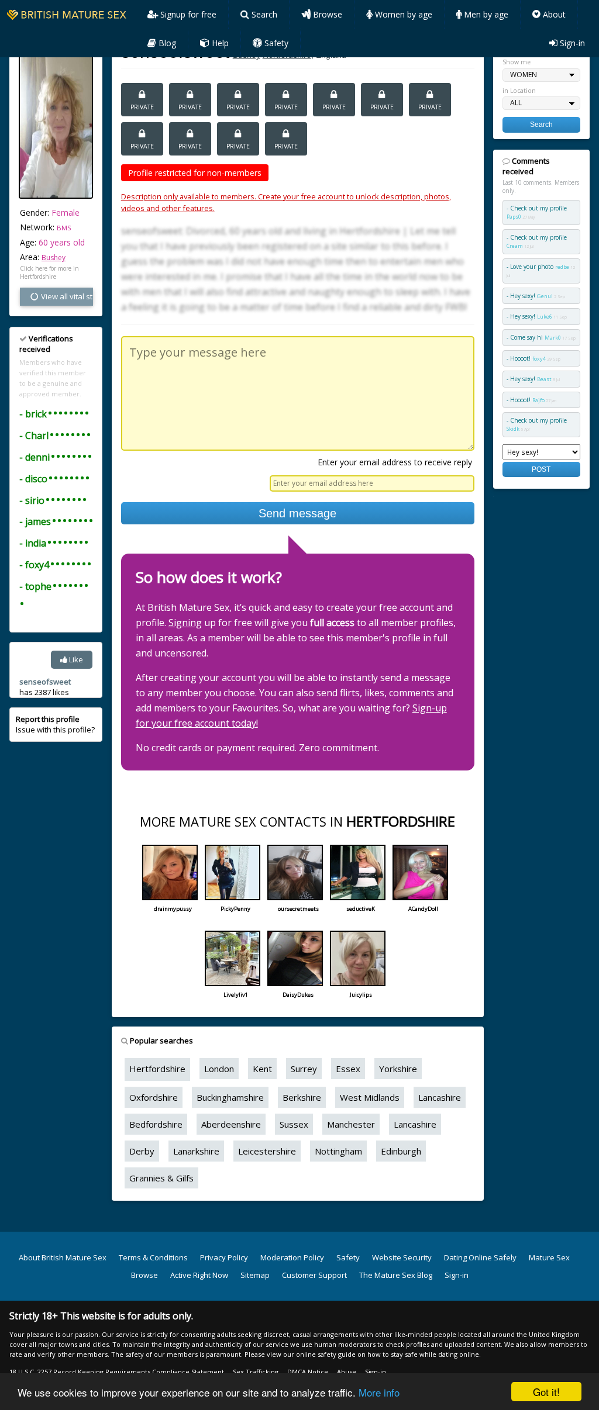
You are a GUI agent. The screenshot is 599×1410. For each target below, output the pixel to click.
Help (219, 43)
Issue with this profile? (55, 724)
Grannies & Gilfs (161, 1178)
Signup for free (187, 14)
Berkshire (302, 1097)
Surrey (304, 1068)
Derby (141, 1151)
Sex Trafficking (255, 1371)
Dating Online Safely (480, 1257)
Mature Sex (549, 1257)
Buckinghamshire (230, 1097)
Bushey (54, 257)
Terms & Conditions (153, 1257)
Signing (185, 622)
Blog (166, 43)
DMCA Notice (307, 1371)
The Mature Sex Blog (395, 1275)
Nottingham (338, 1151)
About (553, 14)
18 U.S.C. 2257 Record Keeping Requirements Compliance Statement (116, 1371)
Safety (275, 43)
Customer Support (314, 1275)
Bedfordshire (156, 1124)
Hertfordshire (157, 1068)
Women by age (402, 14)
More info (379, 1392)
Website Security (402, 1257)
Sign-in (571, 43)
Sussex (294, 1124)
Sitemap (255, 1275)
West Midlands (370, 1097)
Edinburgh (401, 1151)
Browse (326, 14)
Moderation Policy (292, 1257)
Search (263, 14)
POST (541, 469)
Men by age (485, 14)
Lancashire (439, 1097)
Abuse (346, 1371)
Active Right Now (199, 1275)
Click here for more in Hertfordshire (49, 272)
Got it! (546, 1391)
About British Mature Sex (62, 1257)
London (219, 1068)
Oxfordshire (153, 1097)
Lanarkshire (196, 1151)
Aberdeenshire (231, 1124)
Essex (348, 1068)
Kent (262, 1068)
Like (75, 659)
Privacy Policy (224, 1257)
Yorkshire (398, 1068)
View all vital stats (66, 296)
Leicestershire (267, 1151)
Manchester (351, 1124)
